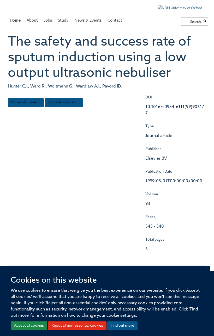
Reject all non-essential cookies (77, 326)
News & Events (88, 21)
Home (15, 21)
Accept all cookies (29, 326)
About (32, 21)
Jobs (48, 21)
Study (63, 21)
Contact (115, 21)
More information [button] (25, 102)
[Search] (205, 21)
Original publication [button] (64, 102)
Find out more (122, 326)
